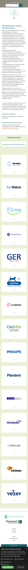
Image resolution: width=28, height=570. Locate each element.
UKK (14, 540)
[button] (14, 17)
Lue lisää (24, 554)
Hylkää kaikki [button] (20, 567)
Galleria (14, 536)
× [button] (26, 548)
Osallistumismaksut (14, 538)
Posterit (14, 532)
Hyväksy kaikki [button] (7, 567)
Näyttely (14, 530)
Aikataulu (14, 528)
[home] (14, 12)
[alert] (14, 558)
